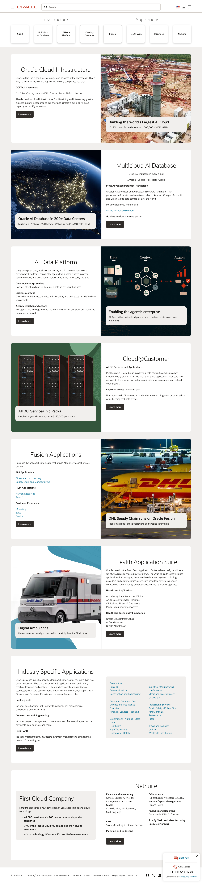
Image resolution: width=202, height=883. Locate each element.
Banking (114, 686)
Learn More (24, 320)
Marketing (21, 509)
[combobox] (101, 7)
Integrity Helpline (118, 875)
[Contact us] (189, 7)
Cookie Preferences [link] (62, 875)
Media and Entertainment (162, 693)
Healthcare (115, 725)
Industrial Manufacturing (161, 686)
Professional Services (160, 704)
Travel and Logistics (159, 725)
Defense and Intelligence (122, 704)
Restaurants (155, 715)
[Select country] (178, 7)
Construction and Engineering (125, 693)
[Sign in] (183, 7)
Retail (151, 718)
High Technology (118, 729)
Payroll (19, 497)
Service (19, 516)
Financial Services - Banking (124, 711)
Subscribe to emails (101, 875)
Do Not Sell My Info (43, 875)
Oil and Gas (154, 697)
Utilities (152, 729)
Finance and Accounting (28, 478)
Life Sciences (155, 690)
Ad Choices (76, 875)
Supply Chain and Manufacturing (33, 481)
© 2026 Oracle (16, 875)
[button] (12, 7)
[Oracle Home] (27, 7)
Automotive (116, 683)
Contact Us (132, 875)
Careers (87, 875)
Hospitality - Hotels (120, 732)
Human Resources (25, 493)
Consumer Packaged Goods (124, 701)
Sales (18, 512)
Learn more (24, 114)
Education (115, 708)
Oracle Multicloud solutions (120, 210)
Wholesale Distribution (160, 732)
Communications (118, 690)
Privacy (31, 875)
